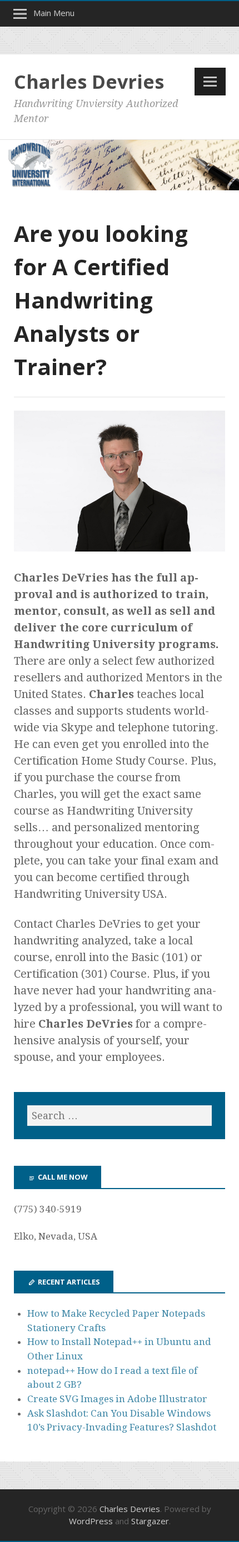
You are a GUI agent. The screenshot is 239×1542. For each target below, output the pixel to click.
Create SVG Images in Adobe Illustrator (117, 1398)
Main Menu (53, 12)
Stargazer (150, 1520)
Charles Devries (89, 81)
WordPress (91, 1520)
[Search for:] (119, 1115)
